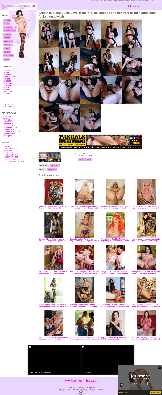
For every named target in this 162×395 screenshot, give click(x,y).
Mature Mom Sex (10, 151)
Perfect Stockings (11, 159)
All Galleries (9, 104)
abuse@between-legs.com (86, 388)
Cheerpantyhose (10, 157)
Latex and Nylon (10, 155)
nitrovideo (8, 146)
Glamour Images (10, 153)
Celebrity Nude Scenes (13, 161)
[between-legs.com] (19, 6)
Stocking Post (9, 148)
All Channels (9, 106)
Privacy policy (74, 385)
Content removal (87, 385)
